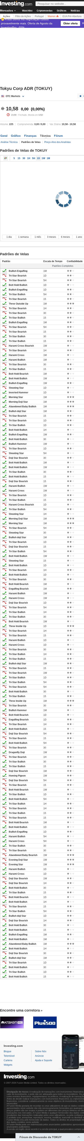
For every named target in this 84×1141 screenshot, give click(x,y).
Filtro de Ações (23, 16)
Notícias (75, 10)
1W (43, 158)
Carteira (8, 1060)
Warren (52, 16)
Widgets (8, 1065)
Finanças (30, 135)
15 (19, 158)
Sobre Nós (40, 1051)
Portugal (39, 16)
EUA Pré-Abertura (72, 16)
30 (23, 158)
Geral (3, 135)
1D (38, 158)
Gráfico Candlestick (6, 158)
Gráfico (16, 135)
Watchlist (27, 10)
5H (33, 158)
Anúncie (39, 1056)
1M (48, 158)
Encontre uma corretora (20, 1010)
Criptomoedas (45, 10)
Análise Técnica (9, 142)
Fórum (58, 135)
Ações (6, 16)
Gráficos (61, 10)
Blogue (7, 1051)
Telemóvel (9, 1056)
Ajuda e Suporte (43, 1060)
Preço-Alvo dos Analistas (57, 142)
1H (28, 158)
